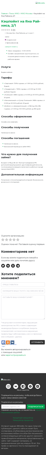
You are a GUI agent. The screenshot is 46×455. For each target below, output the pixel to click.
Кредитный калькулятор (23, 418)
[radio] (2, 240)
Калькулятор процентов (23, 420)
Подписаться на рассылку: (12, 402)
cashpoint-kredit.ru (11, 47)
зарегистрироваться (16, 355)
